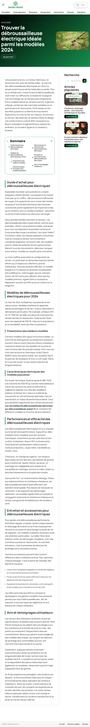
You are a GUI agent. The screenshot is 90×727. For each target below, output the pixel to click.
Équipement (8, 57)
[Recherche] (77, 5)
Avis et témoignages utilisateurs (41, 165)
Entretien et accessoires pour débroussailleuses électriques (40, 157)
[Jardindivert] (16, 5)
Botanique (72, 125)
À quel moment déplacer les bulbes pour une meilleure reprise (75, 139)
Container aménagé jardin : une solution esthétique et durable (74, 110)
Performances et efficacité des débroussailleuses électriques (40, 148)
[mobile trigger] (4, 5)
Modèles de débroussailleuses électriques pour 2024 (18, 155)
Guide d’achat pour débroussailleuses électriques (17, 147)
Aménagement (74, 96)
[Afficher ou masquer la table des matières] (38, 141)
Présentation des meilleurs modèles (19, 162)
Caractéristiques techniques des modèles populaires (19, 169)
